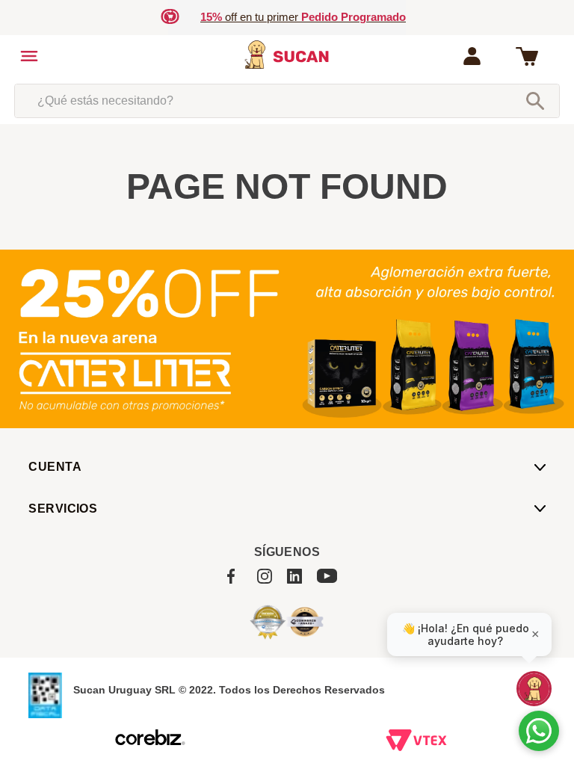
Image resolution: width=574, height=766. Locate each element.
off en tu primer (303, 16)
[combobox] (287, 101)
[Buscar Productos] (535, 100)
